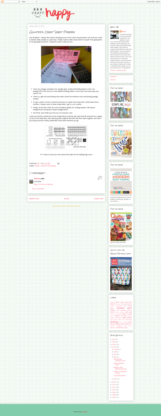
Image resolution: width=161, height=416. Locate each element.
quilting (114, 321)
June (115, 354)
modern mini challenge (116, 314)
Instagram (113, 76)
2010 (114, 390)
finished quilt (124, 307)
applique (113, 302)
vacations (125, 327)
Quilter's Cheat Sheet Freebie (120, 372)
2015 (114, 344)
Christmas (124, 304)
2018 (114, 339)
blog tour (118, 304)
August (116, 349)
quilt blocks (127, 318)
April (115, 379)
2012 (114, 385)
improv (113, 312)
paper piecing (127, 314)
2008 (114, 395)
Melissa (37, 179)
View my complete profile (118, 70)
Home (66, 198)
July (115, 352)
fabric (113, 308)
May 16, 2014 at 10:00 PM (43, 184)
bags (122, 302)
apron (118, 302)
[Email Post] (58, 163)
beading (126, 302)
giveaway (124, 310)
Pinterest (113, 80)
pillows (118, 316)
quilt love (114, 319)
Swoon (130, 326)
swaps (126, 326)
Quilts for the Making (48, 166)
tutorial (120, 328)
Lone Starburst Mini (120, 376)
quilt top (121, 319)
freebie (37, 166)
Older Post (98, 198)
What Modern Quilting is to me (119, 360)
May (115, 357)
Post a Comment (38, 189)
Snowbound (120, 326)
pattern (112, 316)
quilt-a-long (128, 319)
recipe (122, 324)
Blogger (85, 412)
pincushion (124, 316)
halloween (129, 310)
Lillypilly (122, 312)
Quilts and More (123, 322)
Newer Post (34, 198)
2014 (114, 347)
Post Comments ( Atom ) (71, 206)
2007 (114, 397)
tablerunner (114, 327)
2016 (114, 342)
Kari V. (124, 31)
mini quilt (128, 312)
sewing (127, 324)
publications (119, 318)
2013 (114, 382)
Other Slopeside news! (119, 364)
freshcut (118, 310)
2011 (114, 387)
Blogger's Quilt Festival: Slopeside (120, 368)
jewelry (118, 312)
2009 (114, 392)
